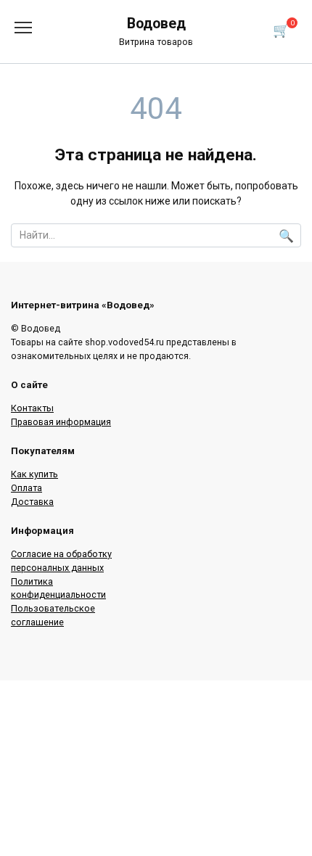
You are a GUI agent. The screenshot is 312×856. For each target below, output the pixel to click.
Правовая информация (61, 421)
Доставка (32, 501)
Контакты (32, 408)
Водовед (156, 23)
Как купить (34, 474)
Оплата (26, 487)
